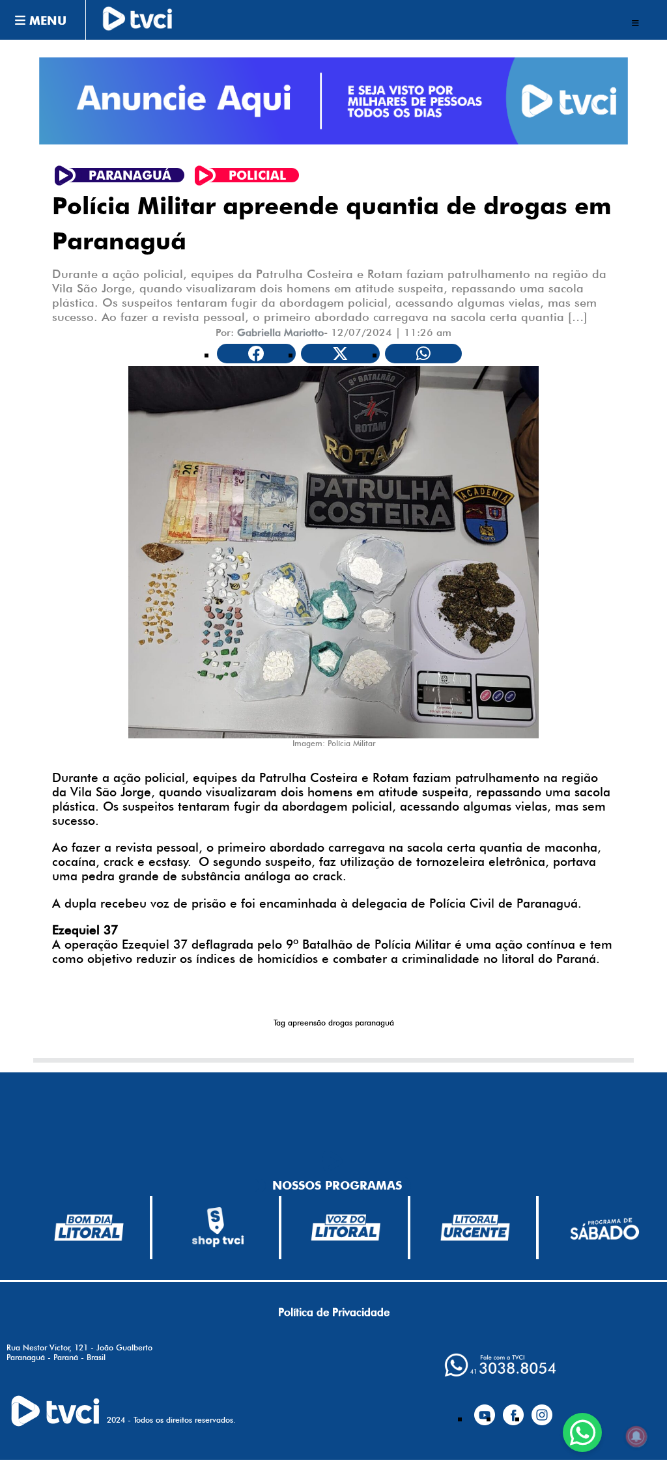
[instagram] (542, 1410)
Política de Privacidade (334, 1311)
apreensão (307, 1022)
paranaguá (374, 1022)
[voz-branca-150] (346, 1228)
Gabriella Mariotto (280, 332)
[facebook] (513, 1410)
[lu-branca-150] (475, 1227)
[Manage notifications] (636, 1436)
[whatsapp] (500, 1365)
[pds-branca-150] (604, 1227)
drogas (340, 1022)
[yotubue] (484, 1410)
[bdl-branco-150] (88, 1228)
